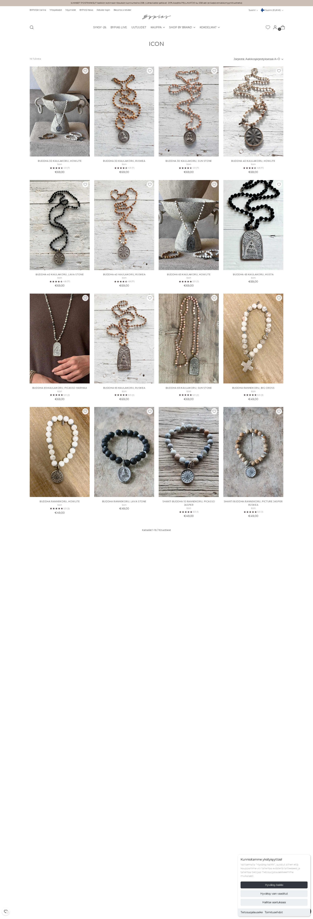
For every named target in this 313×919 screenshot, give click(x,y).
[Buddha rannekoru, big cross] (253, 339)
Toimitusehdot (274, 912)
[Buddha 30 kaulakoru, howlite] (60, 111)
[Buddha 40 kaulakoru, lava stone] (60, 225)
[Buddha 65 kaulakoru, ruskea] (124, 339)
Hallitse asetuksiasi (274, 902)
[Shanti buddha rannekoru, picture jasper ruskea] (253, 452)
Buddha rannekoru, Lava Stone (124, 501)
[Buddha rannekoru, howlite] (60, 452)
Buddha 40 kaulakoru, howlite (253, 161)
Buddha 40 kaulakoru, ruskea (124, 274)
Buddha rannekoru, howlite (60, 501)
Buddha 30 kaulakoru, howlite (60, 161)
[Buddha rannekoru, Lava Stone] (124, 452)
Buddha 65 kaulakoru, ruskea (124, 388)
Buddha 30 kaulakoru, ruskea (124, 161)
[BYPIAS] (156, 17)
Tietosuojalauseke (252, 912)
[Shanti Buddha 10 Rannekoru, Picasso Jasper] (189, 452)
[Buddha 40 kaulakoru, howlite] (253, 111)
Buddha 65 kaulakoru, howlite (188, 274)
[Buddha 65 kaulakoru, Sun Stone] (189, 339)
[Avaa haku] (31, 27)
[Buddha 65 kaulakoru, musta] (253, 225)
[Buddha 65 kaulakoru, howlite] (189, 225)
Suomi (252, 10)
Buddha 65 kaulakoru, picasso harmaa (59, 388)
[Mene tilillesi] (273, 27)
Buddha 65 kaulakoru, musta (253, 274)
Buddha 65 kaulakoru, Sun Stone (189, 388)
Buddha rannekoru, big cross (253, 388)
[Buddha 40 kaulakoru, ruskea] (124, 225)
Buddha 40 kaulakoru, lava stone (60, 274)
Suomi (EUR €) (273, 10)
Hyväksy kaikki (274, 885)
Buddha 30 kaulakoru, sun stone (189, 161)
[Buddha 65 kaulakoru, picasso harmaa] (60, 339)
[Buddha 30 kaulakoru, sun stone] (189, 111)
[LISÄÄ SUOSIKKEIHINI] (85, 70)
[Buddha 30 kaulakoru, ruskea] (124, 111)
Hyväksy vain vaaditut (274, 893)
